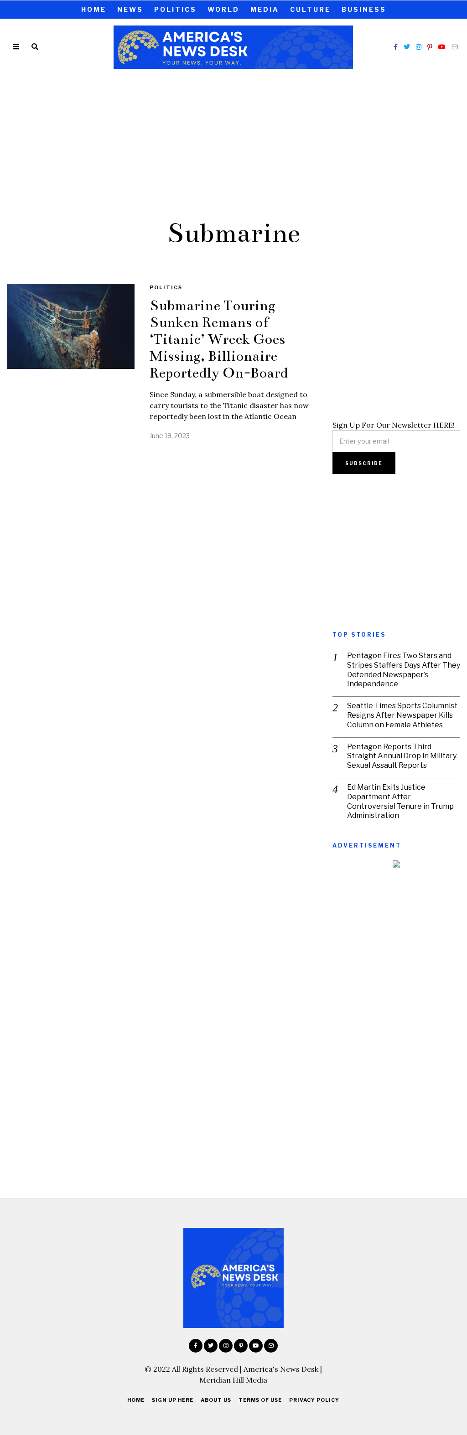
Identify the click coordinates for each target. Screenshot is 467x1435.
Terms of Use (260, 1400)
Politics (175, 9)
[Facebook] (395, 46)
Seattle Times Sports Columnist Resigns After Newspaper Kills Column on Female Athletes (402, 715)
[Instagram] (419, 46)
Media (264, 9)
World (223, 9)
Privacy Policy (314, 1400)
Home (93, 9)
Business (364, 9)
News (130, 9)
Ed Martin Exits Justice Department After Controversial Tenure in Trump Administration (400, 801)
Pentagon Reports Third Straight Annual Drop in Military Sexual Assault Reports (402, 756)
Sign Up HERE (172, 1400)
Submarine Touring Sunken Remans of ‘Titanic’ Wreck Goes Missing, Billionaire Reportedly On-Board (219, 339)
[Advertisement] (233, 142)
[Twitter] (406, 46)
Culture (310, 9)
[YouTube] (442, 46)
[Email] (454, 46)
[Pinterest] (430, 46)
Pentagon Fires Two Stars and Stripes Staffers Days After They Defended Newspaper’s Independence (403, 669)
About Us (216, 1400)
